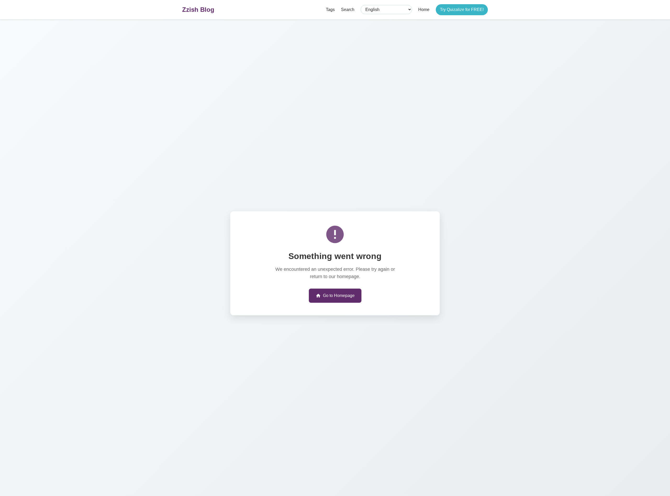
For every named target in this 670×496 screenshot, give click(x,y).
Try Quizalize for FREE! (462, 9)
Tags (330, 9)
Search (347, 9)
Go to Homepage (339, 295)
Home (423, 9)
